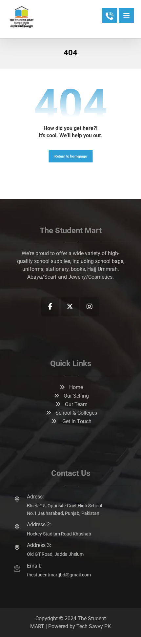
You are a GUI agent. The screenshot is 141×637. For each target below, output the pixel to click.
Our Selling (76, 396)
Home (76, 387)
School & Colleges (76, 413)
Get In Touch (76, 421)
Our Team (76, 404)
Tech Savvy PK (93, 626)
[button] (126, 15)
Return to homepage (70, 156)
